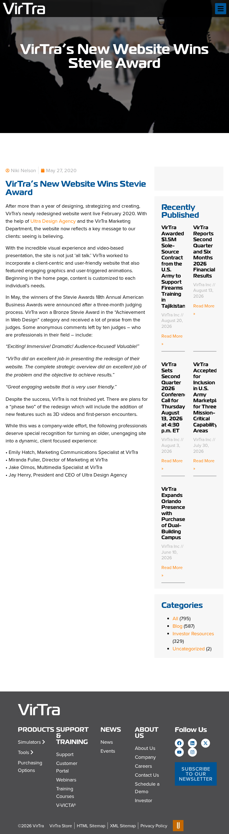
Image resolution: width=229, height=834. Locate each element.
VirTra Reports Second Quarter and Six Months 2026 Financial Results (204, 251)
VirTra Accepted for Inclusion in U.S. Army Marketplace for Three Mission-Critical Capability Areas (209, 397)
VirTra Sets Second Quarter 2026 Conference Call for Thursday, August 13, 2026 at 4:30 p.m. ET (175, 397)
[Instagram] (192, 752)
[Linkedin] (192, 743)
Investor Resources (193, 633)
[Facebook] (179, 743)
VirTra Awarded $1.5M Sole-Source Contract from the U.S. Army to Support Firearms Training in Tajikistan (173, 266)
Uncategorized (189, 648)
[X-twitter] (205, 743)
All (175, 618)
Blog (177, 625)
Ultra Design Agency (53, 220)
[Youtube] (179, 752)
